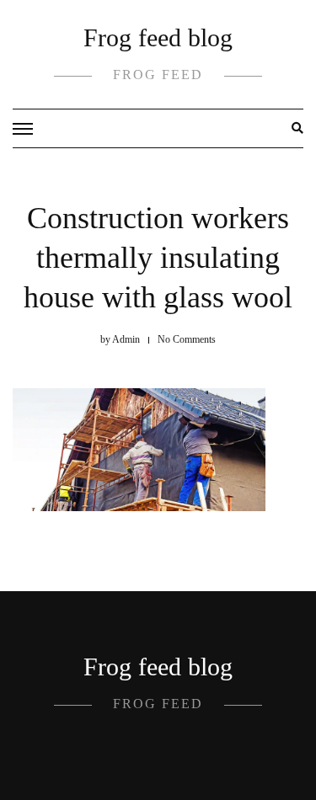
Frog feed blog (158, 37)
